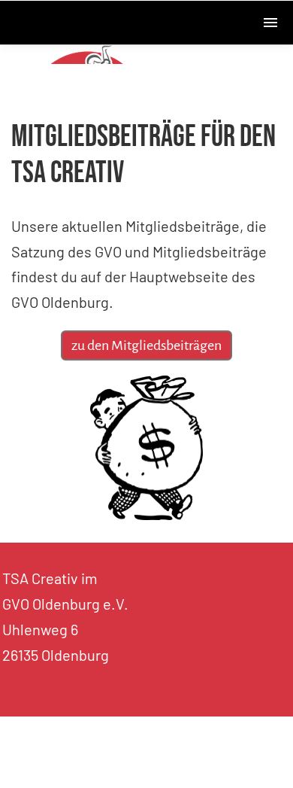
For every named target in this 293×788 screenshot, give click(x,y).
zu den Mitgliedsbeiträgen (146, 345)
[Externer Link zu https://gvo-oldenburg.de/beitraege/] (146, 514)
